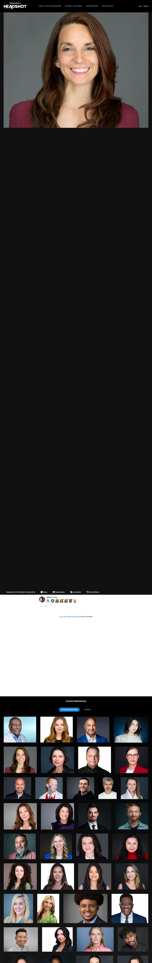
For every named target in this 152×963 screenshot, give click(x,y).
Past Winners (94, 592)
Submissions (60, 592)
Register (146, 6)
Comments (76, 592)
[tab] (69, 709)
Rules (45, 592)
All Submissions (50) (69, 710)
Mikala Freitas (52, 597)
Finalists (87, 710)
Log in (140, 6)
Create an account (72, 617)
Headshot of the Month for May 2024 (20, 592)
